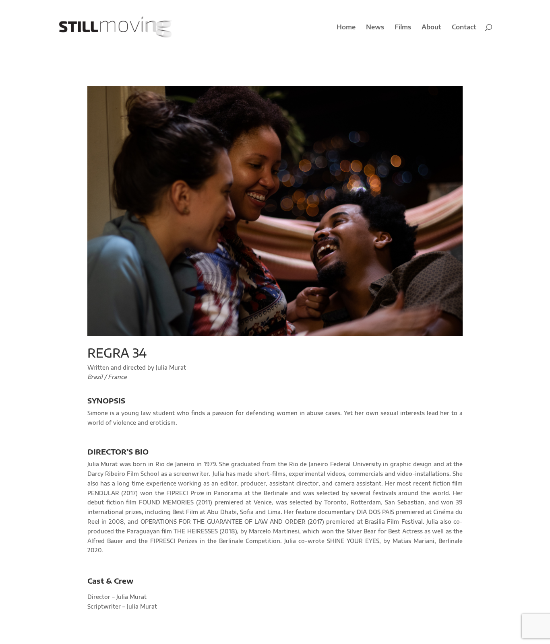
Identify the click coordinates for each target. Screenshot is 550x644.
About (431, 27)
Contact (464, 27)
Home (346, 27)
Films (403, 27)
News (375, 27)
